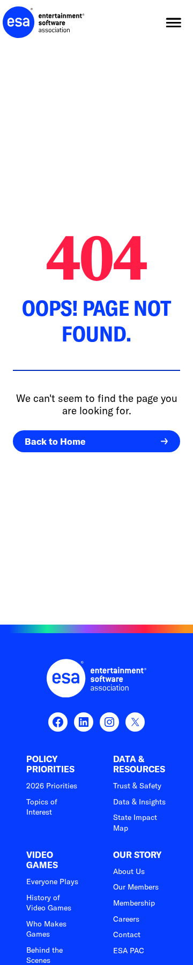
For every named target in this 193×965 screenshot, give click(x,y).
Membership (134, 903)
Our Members (136, 887)
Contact (126, 934)
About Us (129, 871)
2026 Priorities (51, 786)
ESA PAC (128, 950)
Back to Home (55, 441)
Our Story (137, 855)
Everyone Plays (52, 881)
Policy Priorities (50, 764)
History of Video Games (48, 903)
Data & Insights (139, 802)
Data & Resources (139, 764)
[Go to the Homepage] (44, 22)
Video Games (42, 860)
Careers (126, 919)
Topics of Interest (41, 807)
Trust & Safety (137, 786)
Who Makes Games (46, 929)
